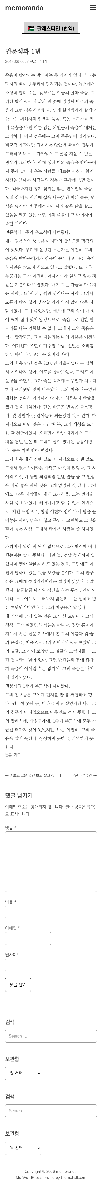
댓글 (10, 827)
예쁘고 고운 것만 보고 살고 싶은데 (33, 776)
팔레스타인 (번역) (55, 29)
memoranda (24, 7)
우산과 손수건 (84, 776)
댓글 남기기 (38, 62)
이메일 (12, 928)
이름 (10, 902)
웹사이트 (12, 954)
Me (18, 1178)
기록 (17, 755)
